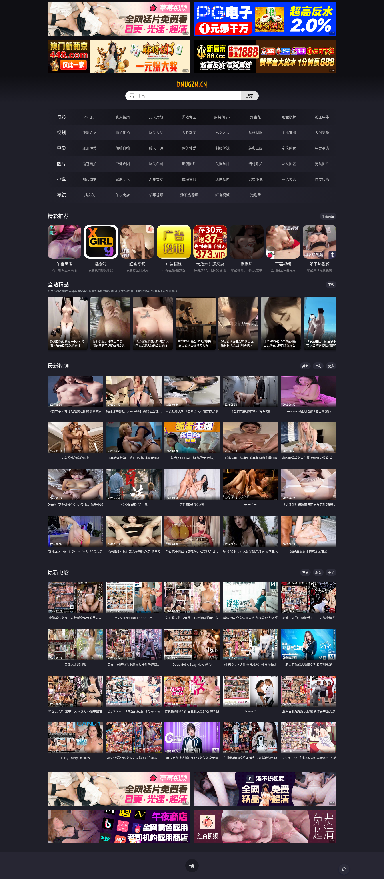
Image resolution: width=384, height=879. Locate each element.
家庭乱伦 (123, 179)
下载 (331, 284)
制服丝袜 (222, 148)
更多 (331, 366)
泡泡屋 (255, 194)
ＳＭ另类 (322, 132)
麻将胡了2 (222, 117)
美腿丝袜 (222, 163)
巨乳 (318, 366)
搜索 (249, 95)
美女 (305, 366)
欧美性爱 (189, 148)
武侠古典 (189, 179)
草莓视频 (156, 194)
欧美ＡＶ (156, 132)
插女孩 (89, 194)
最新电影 (58, 572)
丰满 (305, 572)
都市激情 (89, 179)
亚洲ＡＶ (89, 132)
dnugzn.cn (192, 84)
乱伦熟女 (289, 148)
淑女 (318, 572)
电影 (61, 148)
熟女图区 (289, 163)
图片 (61, 164)
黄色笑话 (289, 179)
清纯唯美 (255, 163)
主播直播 (289, 132)
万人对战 (156, 117)
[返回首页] (344, 869)
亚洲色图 (123, 163)
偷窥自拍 (89, 163)
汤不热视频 (189, 194)
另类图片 (322, 163)
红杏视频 (222, 194)
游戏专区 (189, 117)
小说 (61, 179)
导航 (61, 195)
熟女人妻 (222, 132)
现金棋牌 (289, 117)
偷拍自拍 (123, 148)
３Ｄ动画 (189, 132)
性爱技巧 (322, 179)
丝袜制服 (255, 132)
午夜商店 (123, 194)
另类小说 (255, 179)
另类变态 (322, 148)
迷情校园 (222, 179)
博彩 (61, 117)
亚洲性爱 (89, 148)
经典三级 (255, 148)
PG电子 (90, 117)
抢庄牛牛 (322, 117)
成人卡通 (156, 148)
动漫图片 (189, 163)
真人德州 (123, 117)
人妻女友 (156, 179)
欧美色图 (156, 163)
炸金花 (255, 117)
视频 (61, 133)
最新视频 (58, 365)
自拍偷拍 (123, 132)
